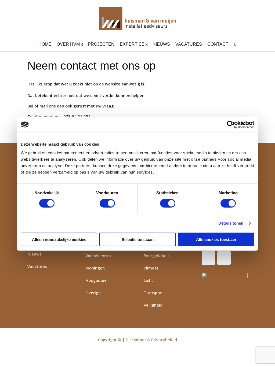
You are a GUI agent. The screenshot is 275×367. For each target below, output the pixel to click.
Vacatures (188, 44)
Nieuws (161, 44)
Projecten (101, 44)
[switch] (107, 203)
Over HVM (68, 44)
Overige (93, 292)
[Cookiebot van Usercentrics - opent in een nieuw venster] (230, 125)
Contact (217, 44)
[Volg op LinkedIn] (224, 258)
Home (44, 44)
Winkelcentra (98, 255)
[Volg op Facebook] (208, 258)
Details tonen (230, 223)
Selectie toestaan (138, 239)
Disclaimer (136, 339)
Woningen (95, 268)
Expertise (132, 44)
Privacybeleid (164, 339)
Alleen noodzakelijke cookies (59, 239)
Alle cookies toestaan (216, 239)
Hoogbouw (95, 280)
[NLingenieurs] (225, 282)
